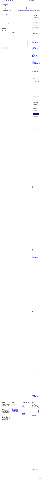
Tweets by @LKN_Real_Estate (35, 396)
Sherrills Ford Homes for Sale (35, 39)
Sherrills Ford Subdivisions (35, 45)
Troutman (23, 411)
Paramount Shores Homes (35, 52)
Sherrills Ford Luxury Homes (35, 42)
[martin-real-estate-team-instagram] (35, 415)
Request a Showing (34, 62)
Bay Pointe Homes (34, 47)
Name (13, 32)
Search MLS (5, 0)
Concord (23, 403)
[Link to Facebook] (35, 0)
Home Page (33, 35)
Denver (23, 406)
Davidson (23, 405)
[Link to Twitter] (36, 0)
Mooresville (23, 408)
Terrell (23, 410)
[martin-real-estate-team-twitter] (34, 415)
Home (3, 0)
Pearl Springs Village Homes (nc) (36, 53)
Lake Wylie (23, 413)
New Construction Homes (35, 43)
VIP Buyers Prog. (9, 0)
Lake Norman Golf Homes (35, 59)
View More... (13, 412)
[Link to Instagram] (39, 0)
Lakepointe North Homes (35, 50)
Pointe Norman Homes (34, 54)
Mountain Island (24, 414)
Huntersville (23, 407)
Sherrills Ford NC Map (34, 38)
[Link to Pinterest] (37, 0)
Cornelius (23, 404)
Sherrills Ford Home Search (35, 36)
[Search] (38, 10)
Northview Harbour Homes (15, 407)
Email (13, 35)
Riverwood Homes (34, 66)
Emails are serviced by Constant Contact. (35, 111)
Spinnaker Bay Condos (34, 55)
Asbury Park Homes (34, 46)
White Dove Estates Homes (35, 56)
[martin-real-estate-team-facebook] (32, 415)
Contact (13, 0)
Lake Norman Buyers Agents (6, 10)
